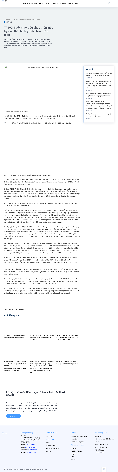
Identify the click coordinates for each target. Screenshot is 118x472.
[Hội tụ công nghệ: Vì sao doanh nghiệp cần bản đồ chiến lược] (16, 326)
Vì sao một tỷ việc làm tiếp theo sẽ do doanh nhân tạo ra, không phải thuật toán (42, 337)
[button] (109, 3)
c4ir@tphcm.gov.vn (31, 447)
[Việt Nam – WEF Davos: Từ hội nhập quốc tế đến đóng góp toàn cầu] (68, 352)
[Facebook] (100, 469)
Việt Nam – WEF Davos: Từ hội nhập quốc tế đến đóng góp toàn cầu (67, 364)
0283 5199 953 (30, 444)
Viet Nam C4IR (31, 452)
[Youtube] (112, 469)
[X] (108, 469)
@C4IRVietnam (32, 449)
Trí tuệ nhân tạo (19, 309)
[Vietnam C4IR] (9, 436)
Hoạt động (7, 19)
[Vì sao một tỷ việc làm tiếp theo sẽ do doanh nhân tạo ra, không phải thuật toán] (42, 326)
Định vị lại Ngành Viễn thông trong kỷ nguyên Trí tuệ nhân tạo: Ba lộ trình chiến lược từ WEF (67, 337)
